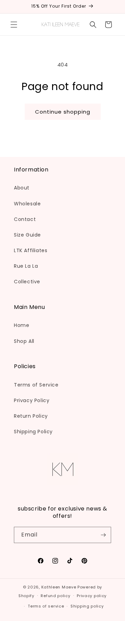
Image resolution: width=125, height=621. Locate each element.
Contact (25, 219)
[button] (14, 24)
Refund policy (55, 595)
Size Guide (27, 234)
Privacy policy (92, 595)
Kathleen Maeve (58, 587)
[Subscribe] (103, 535)
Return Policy (31, 415)
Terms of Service (36, 384)
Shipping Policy (33, 431)
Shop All (24, 341)
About (22, 187)
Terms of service (46, 606)
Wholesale (27, 203)
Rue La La (26, 266)
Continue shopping (62, 111)
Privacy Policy (31, 400)
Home (21, 325)
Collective (27, 281)
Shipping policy (87, 606)
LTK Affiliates (30, 250)
